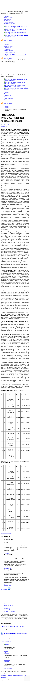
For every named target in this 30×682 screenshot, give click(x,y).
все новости (4, 589)
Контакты (7, 20)
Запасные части (8, 17)
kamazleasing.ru (8, 668)
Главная (6, 16)
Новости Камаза (8, 22)
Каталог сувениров (9, 23)
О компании (7, 19)
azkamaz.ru (7, 660)
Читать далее (7, 553)
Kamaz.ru (6, 651)
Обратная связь (7, 40)
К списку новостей (6, 533)
